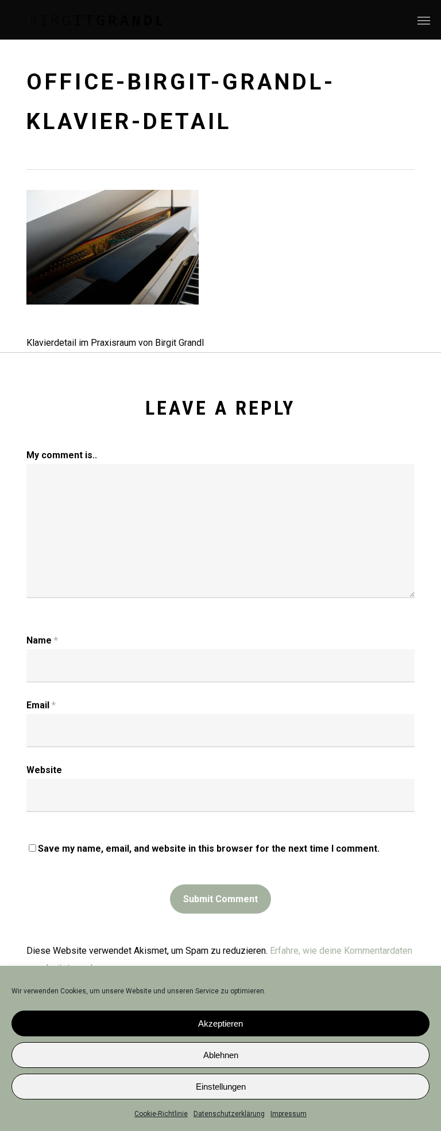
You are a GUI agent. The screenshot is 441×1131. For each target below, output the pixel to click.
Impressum (288, 1114)
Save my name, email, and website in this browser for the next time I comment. (209, 848)
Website (44, 770)
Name (42, 640)
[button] (423, 20)
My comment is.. (61, 455)
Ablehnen (220, 1055)
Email (41, 705)
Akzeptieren (220, 1023)
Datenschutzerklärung (229, 1114)
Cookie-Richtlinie (161, 1114)
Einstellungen (221, 1086)
